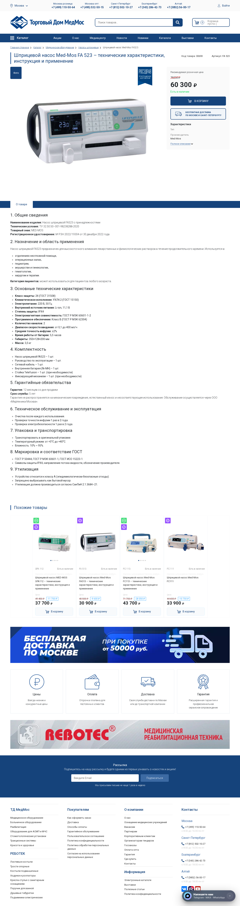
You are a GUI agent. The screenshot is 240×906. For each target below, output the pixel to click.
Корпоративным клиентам (139, 836)
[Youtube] (198, 888)
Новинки (143, 37)
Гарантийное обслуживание (83, 831)
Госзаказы (130, 845)
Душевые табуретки (22, 893)
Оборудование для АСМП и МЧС (28, 831)
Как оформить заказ (79, 817)
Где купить (130, 859)
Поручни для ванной (22, 888)
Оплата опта (131, 849)
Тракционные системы (23, 840)
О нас (75, 37)
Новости (122, 37)
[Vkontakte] (184, 888)
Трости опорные (19, 866)
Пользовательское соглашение (85, 836)
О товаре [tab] (21, 204)
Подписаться (154, 778)
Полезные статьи (134, 889)
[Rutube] (191, 888)
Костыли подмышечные (24, 871)
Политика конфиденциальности (85, 840)
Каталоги (165, 37)
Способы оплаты (77, 827)
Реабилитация (18, 827)
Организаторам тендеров (139, 840)
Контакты (211, 37)
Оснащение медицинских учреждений (145, 822)
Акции (57, 37)
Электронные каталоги (137, 880)
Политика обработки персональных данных (88, 847)
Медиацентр (98, 37)
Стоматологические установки (28, 836)
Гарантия (129, 854)
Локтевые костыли (21, 861)
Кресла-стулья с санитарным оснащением (27, 882)
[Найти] (177, 22)
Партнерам (130, 831)
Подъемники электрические (26, 897)
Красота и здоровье (22, 845)
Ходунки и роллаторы (23, 875)
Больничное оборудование (25, 822)
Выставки (188, 37)
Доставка (73, 822)
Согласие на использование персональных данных (83, 855)
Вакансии (129, 827)
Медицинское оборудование (26, 817)
